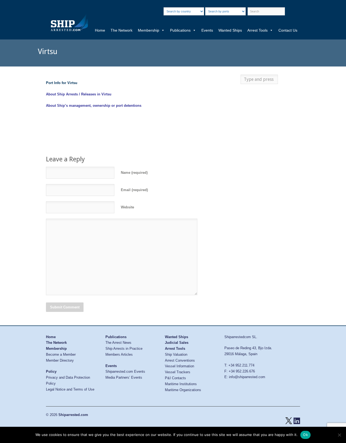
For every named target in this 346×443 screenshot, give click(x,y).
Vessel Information (179, 366)
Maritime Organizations (183, 390)
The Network (121, 30)
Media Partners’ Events (123, 377)
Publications (180, 30)
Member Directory (60, 360)
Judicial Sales (176, 343)
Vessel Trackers (177, 372)
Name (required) (134, 173)
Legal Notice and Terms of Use (70, 389)
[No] (339, 435)
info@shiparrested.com (247, 377)
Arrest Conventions (180, 360)
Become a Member (61, 354)
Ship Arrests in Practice (123, 349)
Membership (148, 30)
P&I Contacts (175, 378)
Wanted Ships (230, 30)
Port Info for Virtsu (61, 83)
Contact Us (287, 30)
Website (127, 207)
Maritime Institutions (181, 384)
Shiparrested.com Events (125, 371)
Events (207, 30)
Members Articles (119, 354)
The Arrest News (118, 343)
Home (100, 30)
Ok (305, 434)
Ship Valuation (176, 354)
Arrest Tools (257, 30)
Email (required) (134, 190)
